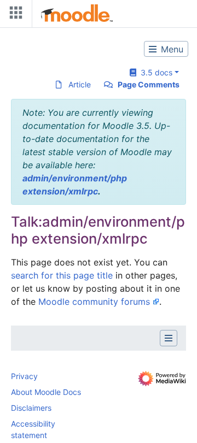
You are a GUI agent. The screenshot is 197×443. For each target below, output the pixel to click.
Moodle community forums (94, 301)
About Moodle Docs (46, 392)
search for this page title (62, 275)
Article (79, 84)
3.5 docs (154, 72)
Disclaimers (31, 407)
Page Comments (148, 84)
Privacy (24, 376)
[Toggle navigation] (13, 15)
